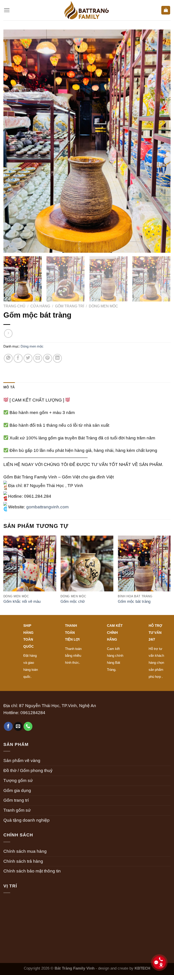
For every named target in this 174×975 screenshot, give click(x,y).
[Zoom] (10, 246)
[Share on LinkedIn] (57, 358)
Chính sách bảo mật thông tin (32, 871)
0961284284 (32, 712)
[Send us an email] (18, 726)
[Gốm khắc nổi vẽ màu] (29, 568)
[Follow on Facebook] (8, 726)
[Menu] (6, 10)
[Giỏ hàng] (165, 10)
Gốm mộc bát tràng (134, 601)
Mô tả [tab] (9, 387)
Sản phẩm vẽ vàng (21, 760)
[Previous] (12, 141)
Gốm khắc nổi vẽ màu (22, 601)
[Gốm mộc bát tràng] (144, 568)
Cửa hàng (40, 306)
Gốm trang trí (16, 800)
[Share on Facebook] (18, 358)
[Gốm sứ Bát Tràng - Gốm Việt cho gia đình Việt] (87, 10)
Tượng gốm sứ (18, 780)
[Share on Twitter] (28, 358)
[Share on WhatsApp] (8, 358)
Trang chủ (14, 306)
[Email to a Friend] (37, 358)
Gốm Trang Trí (69, 306)
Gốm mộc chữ (72, 601)
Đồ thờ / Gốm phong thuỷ (28, 770)
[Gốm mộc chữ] (86, 568)
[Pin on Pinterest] (47, 358)
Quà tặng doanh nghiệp (26, 820)
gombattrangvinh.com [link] (47, 507)
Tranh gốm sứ (17, 810)
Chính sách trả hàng (23, 861)
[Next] (161, 141)
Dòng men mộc (103, 306)
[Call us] (28, 726)
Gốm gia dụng (17, 790)
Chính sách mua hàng (25, 851)
